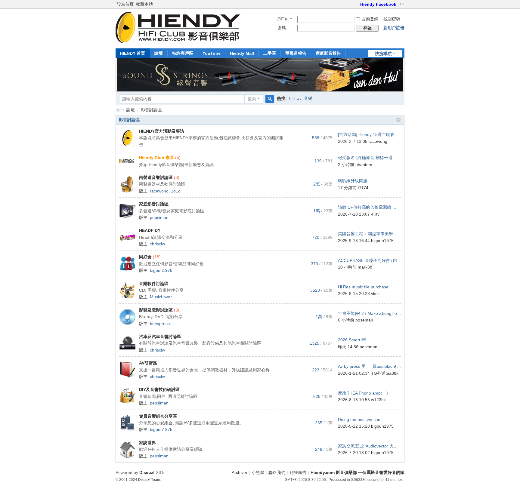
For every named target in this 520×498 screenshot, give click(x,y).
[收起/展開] (398, 120)
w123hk (378, 399)
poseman (364, 320)
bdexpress (160, 323)
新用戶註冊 (393, 27)
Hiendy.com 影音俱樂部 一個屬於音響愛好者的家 (357, 472)
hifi (292, 98)
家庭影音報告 (328, 53)
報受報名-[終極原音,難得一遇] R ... (370, 157)
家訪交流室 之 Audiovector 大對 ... (370, 446)
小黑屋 (258, 472)
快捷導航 (383, 53)
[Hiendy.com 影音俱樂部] (178, 41)
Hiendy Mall (242, 53)
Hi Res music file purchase (363, 286)
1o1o (176, 191)
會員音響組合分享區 (158, 416)
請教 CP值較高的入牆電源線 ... (367, 207)
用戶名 (282, 19)
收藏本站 (144, 4)
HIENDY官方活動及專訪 (161, 131)
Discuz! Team (149, 480)
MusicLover (161, 296)
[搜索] (269, 99)
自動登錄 (369, 19)
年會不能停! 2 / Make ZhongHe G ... (372, 313)
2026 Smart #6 (352, 339)
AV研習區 (148, 363)
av (299, 98)
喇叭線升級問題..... (355, 180)
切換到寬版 (401, 4)
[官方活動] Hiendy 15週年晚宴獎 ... (371, 134)
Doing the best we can (359, 419)
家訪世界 (147, 442)
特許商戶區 (182, 53)
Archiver (239, 472)
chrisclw (157, 243)
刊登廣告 (297, 472)
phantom (363, 164)
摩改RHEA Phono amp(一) (363, 393)
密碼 (281, 27)
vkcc (375, 293)
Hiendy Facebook (378, 4)
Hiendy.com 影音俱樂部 (118, 110)
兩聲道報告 (295, 53)
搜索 (252, 99)
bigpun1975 (382, 240)
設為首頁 (125, 4)
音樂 (308, 98)
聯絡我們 (276, 472)
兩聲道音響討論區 (156, 177)
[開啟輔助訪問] (357, 4)
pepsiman (159, 217)
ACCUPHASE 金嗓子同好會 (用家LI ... (374, 260)
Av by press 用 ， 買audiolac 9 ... (369, 366)
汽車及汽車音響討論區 (160, 336)
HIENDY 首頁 (132, 53)
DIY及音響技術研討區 (159, 389)
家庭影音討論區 (154, 203)
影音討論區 (129, 119)
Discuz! (147, 472)
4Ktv (375, 214)
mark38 (365, 267)
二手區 (269, 53)
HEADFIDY (149, 230)
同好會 (145, 256)
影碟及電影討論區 (156, 310)
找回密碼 (391, 19)
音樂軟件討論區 (154, 283)
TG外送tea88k (384, 373)
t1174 (363, 187)
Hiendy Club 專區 (156, 157)
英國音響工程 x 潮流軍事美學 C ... (370, 233)
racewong (378, 141)
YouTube (212, 53)
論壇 (158, 53)
